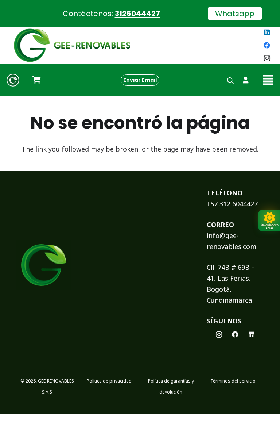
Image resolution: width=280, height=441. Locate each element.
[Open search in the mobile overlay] (230, 80)
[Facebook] (266, 45)
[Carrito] (36, 80)
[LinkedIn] (266, 32)
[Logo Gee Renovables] (13, 80)
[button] (268, 80)
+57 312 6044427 (232, 203)
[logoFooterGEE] (43, 265)
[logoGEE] (72, 45)
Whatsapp (234, 13)
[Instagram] (266, 58)
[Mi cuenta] (246, 80)
